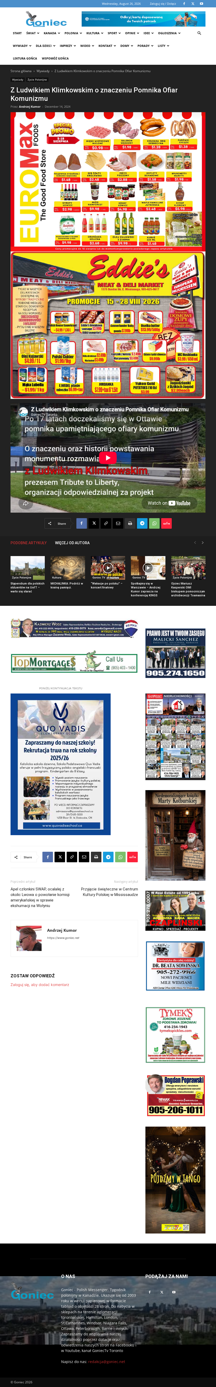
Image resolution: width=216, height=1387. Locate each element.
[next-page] (202, 542)
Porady (144, 46)
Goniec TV (98, 577)
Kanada (50, 33)
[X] (94, 523)
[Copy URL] (106, 523)
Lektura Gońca (25, 58)
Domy (124, 46)
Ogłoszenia (167, 33)
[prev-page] (195, 542)
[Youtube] (174, 1292)
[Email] (118, 523)
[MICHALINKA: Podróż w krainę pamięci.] (68, 568)
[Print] (130, 523)
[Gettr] (166, 523)
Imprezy (66, 46)
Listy (161, 46)
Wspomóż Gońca (55, 58)
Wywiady (20, 46)
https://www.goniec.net (63, 938)
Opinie (130, 33)
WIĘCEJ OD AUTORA (72, 543)
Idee (147, 33)
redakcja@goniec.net (106, 1361)
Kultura (93, 33)
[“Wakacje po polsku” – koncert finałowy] (108, 568)
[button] (199, 33)
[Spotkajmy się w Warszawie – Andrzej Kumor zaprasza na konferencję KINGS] (148, 568)
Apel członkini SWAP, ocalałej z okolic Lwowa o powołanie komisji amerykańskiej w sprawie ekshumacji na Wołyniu (40, 897)
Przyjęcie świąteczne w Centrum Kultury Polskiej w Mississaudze (109, 892)
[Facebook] (81, 523)
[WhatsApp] (154, 523)
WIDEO (85, 46)
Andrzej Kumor (30, 106)
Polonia (71, 33)
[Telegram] (142, 523)
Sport (112, 33)
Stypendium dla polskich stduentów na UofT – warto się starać (28, 587)
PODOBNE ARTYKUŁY (29, 543)
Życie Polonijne (37, 79)
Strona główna (21, 71)
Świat (31, 33)
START (17, 33)
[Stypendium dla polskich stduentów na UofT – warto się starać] (28, 568)
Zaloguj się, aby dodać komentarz (40, 984)
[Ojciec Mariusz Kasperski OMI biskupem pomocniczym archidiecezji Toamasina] (188, 568)
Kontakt (105, 46)
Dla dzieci (44, 46)
